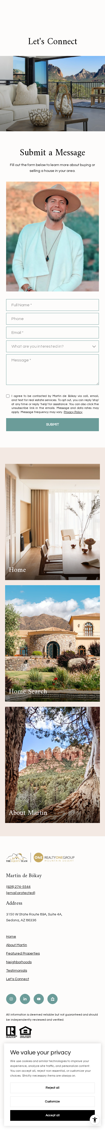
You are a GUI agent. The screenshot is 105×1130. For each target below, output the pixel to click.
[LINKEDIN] (25, 999)
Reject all (52, 1087)
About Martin (16, 945)
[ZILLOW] (52, 999)
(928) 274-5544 (18, 887)
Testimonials (16, 970)
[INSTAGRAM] (11, 999)
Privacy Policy (73, 412)
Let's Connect (17, 979)
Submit (52, 424)
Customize (52, 1101)
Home (11, 936)
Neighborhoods (19, 962)
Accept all (53, 1115)
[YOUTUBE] (39, 999)
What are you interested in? (37, 346)
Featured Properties (23, 953)
